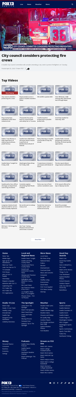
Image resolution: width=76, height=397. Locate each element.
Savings (4, 353)
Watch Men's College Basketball (47, 363)
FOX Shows (6, 272)
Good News (44, 285)
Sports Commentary (65, 329)
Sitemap (43, 292)
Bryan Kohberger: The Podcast (28, 357)
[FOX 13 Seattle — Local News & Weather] (8, 4)
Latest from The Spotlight (26, 306)
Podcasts (25, 341)
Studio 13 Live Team (9, 308)
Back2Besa (63, 290)
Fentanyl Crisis (26, 321)
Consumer (43, 275)
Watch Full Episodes (27, 310)
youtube (50, 383)
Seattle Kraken (64, 315)
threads (65, 383)
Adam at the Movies (65, 270)
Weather (44, 303)
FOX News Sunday (46, 289)
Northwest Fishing (65, 336)
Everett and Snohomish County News (27, 271)
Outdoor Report (64, 283)
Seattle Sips (6, 315)
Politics (42, 263)
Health (42, 277)
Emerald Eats (6, 313)
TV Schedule (6, 270)
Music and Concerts (46, 273)
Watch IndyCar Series (47, 359)
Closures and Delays (46, 315)
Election (42, 265)
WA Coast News (26, 285)
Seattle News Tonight (28, 258)
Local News (44, 256)
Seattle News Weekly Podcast (28, 345)
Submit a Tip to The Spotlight (27, 324)
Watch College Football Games (45, 349)
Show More (38, 239)
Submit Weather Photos (64, 278)
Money (5, 341)
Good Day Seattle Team (65, 261)
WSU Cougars (63, 322)
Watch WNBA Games (47, 370)
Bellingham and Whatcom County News (27, 281)
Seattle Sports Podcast (25, 349)
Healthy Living (44, 280)
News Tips (5, 256)
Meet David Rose (26, 312)
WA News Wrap (45, 258)
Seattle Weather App (47, 310)
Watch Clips (6, 306)
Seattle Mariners (64, 308)
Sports (62, 303)
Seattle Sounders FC (65, 310)
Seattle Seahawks (65, 306)
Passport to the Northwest (7, 318)
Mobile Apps (6, 258)
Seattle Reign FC (64, 318)
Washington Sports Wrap (65, 325)
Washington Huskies (65, 320)
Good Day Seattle (63, 254)
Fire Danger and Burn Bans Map (47, 323)
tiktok (61, 383)
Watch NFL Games (46, 346)
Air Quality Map (45, 318)
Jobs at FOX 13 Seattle (7, 275)
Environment (44, 282)
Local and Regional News (28, 254)
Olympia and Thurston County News (28, 276)
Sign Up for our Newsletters (7, 261)
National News (45, 261)
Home (5, 253)
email (72, 383)
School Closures (64, 281)
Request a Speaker (8, 281)
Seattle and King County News (26, 261)
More (47, 4)
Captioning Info (7, 286)
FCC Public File (7, 288)
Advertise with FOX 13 (9, 283)
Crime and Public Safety (26, 315)
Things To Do (63, 272)
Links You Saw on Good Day (65, 287)
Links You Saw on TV (9, 267)
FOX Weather (44, 331)
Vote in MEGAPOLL (65, 265)
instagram (54, 383)
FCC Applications (7, 293)
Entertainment (44, 268)
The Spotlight (27, 303)
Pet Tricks (62, 267)
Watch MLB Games (46, 353)
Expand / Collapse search (72, 4)
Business (5, 349)
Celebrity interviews (8, 322)
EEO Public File (7, 290)
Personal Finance (7, 344)
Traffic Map (44, 308)
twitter (69, 383)
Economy (5, 351)
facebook (57, 383)
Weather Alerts (45, 313)
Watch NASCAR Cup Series (46, 356)
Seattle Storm (63, 313)
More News (45, 253)
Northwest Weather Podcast (27, 353)
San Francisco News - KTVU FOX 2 (28, 288)
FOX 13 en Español (46, 287)
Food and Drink (45, 270)
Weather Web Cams (46, 306)
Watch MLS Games (46, 373)
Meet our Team (7, 265)
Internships (5, 279)
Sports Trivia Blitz (65, 331)
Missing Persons (26, 319)
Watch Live (62, 258)
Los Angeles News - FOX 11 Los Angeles (27, 292)
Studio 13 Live (8, 303)
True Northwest (64, 274)
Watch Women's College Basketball (46, 367)
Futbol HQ (62, 334)
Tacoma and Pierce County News (27, 266)
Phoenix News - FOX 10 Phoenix (28, 297)
